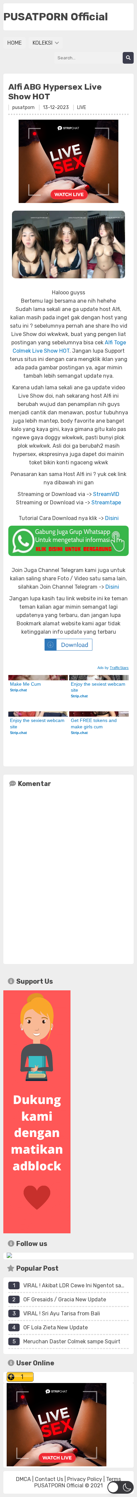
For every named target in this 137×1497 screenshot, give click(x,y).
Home (14, 43)
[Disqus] (68, 874)
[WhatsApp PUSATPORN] (68, 541)
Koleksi (43, 43)
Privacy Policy (84, 1479)
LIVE (81, 107)
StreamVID (106, 494)
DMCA (23, 1479)
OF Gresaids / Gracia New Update (64, 1299)
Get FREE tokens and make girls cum (94, 723)
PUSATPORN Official (58, 1485)
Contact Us (49, 1479)
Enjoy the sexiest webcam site (99, 687)
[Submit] (128, 58)
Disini (112, 518)
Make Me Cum (25, 684)
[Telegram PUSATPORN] (9, 1256)
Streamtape (106, 502)
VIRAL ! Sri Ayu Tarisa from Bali (61, 1313)
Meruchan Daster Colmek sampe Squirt (71, 1341)
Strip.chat (18, 690)
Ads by (113, 668)
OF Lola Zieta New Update (55, 1327)
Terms (113, 1479)
